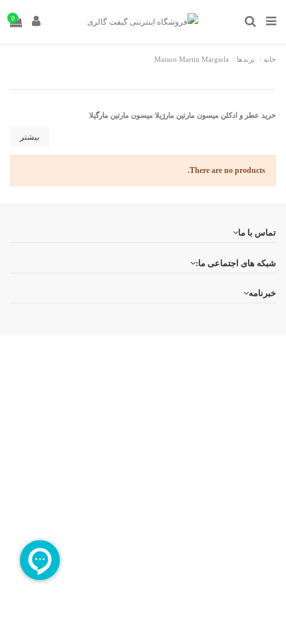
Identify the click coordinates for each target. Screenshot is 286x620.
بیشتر (29, 137)
